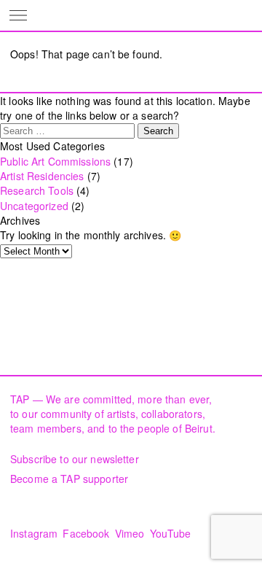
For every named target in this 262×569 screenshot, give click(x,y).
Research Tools (37, 190)
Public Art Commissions (55, 161)
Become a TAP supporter (69, 478)
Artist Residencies (42, 176)
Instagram (33, 533)
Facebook (86, 533)
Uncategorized (34, 205)
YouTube (170, 533)
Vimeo (130, 533)
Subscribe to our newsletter (74, 459)
